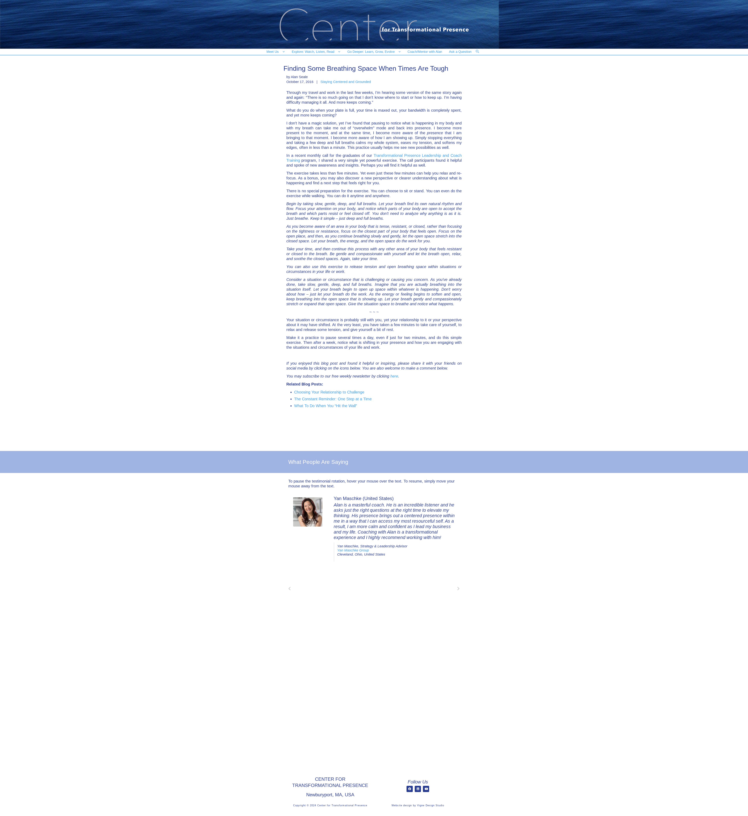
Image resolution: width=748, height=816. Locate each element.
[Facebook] (410, 789)
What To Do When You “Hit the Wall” (325, 406)
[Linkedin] (418, 789)
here (394, 376)
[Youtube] (426, 789)
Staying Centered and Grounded (345, 82)
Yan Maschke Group (353, 550)
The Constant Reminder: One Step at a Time (333, 399)
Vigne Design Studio (430, 805)
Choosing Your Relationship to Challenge (329, 392)
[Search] (480, 54)
